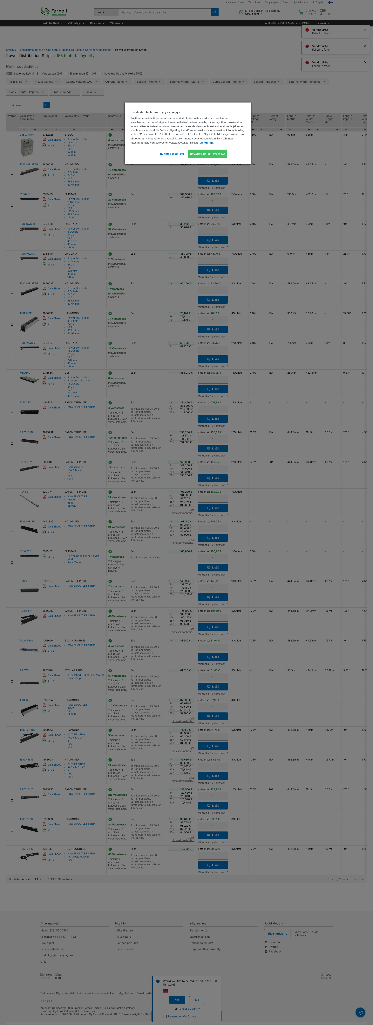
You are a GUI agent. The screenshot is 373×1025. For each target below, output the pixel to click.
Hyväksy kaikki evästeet (207, 153)
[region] (188, 133)
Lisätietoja (207, 142)
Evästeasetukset (172, 153)
